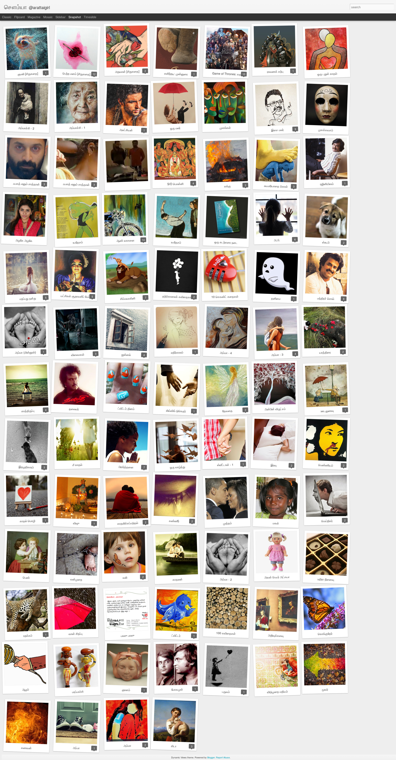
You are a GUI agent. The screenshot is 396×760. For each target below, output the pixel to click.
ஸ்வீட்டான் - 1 (225, 464)
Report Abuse (223, 757)
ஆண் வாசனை (125, 240)
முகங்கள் (225, 128)
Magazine (34, 17)
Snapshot (74, 17)
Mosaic (48, 17)
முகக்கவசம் (325, 130)
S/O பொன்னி (175, 184)
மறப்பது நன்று (27, 298)
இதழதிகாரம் (26, 467)
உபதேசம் (78, 242)
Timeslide (90, 17)
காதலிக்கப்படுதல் (127, 523)
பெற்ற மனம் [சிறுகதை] (76, 73)
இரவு (273, 465)
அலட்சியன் (126, 130)
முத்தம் (227, 523)
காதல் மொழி (27, 521)
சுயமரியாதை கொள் (276, 186)
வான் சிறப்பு (75, 633)
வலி (125, 577)
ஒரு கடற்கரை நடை (226, 242)
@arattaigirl (39, 7)
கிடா (174, 746)
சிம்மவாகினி (127, 298)
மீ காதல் (77, 465)
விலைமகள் (77, 354)
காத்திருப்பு (27, 410)
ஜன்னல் (126, 354)
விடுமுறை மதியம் (277, 691)
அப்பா (76, 748)
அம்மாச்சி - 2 (26, 128)
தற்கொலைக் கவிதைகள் (177, 296)
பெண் (26, 577)
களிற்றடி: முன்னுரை (176, 73)
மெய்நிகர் (326, 521)
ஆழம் (25, 689)
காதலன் (177, 579)
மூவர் (325, 689)
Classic (6, 17)
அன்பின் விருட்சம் (275, 409)
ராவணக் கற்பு (275, 71)
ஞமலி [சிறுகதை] (28, 73)
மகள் (276, 523)
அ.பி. (277, 240)
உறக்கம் (27, 635)
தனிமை (276, 298)
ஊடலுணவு (327, 410)
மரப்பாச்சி (78, 691)
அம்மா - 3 (277, 354)
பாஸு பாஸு (127, 635)
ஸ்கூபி (325, 242)
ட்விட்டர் (175, 635)
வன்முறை (76, 579)
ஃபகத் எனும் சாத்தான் (26, 183)
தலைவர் (74, 409)
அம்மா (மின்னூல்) (25, 352)
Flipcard (19, 17)
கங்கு (227, 186)
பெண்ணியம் (325, 465)
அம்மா (127, 745)
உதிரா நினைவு (325, 579)
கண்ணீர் (174, 521)
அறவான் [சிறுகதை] (127, 71)
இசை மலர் (277, 130)
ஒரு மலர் (175, 128)
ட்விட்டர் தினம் (126, 408)
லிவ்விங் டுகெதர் (176, 410)
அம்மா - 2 (226, 579)
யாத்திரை (325, 352)
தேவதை (227, 410)
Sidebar (60, 17)
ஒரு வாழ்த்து (177, 467)
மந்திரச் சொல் (325, 298)
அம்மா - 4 (226, 352)
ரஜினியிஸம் (327, 184)
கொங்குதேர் (325, 633)
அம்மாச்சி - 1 (77, 127)
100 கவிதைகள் (226, 633)
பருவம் (226, 691)
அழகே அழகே (24, 240)
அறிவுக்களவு (276, 635)
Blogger (211, 757)
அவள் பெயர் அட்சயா (277, 577)
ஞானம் (126, 690)
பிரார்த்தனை (126, 467)
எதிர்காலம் (177, 352)
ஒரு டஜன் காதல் (327, 73)
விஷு (76, 523)
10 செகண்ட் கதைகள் (224, 296)
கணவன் (26, 748)
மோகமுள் (177, 689)
